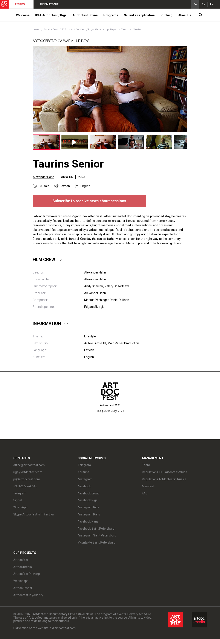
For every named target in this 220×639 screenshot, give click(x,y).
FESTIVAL (21, 4)
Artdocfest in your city (28, 595)
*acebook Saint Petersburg (96, 528)
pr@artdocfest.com (26, 479)
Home (36, 29)
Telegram (84, 465)
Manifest (148, 486)
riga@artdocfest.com (27, 472)
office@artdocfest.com (29, 465)
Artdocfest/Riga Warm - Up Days (94, 29)
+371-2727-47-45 (25, 486)
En (195, 4)
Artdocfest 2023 (56, 29)
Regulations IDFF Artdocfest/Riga (164, 472)
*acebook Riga (88, 500)
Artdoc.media (22, 567)
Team (146, 465)
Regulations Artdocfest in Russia (164, 479)
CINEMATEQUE (49, 4)
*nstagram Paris (89, 514)
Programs (110, 15)
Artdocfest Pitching (26, 574)
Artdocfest (20, 560)
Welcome (22, 15)
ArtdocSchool (22, 588)
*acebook (84, 486)
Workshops (20, 581)
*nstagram (85, 479)
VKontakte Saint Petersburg (97, 542)
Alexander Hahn (43, 177)
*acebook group (88, 493)
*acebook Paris (88, 521)
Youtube (83, 472)
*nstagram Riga (88, 507)
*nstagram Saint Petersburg (97, 535)
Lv (211, 4)
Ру (203, 4)
